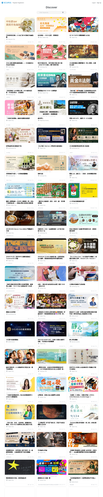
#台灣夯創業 (73, 318)
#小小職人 (8, 42)
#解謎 (7, 69)
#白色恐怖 (8, 208)
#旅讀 (71, 457)
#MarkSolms (73, 235)
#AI (70, 125)
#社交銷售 (72, 97)
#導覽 (39, 42)
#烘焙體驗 (72, 263)
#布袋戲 (40, 401)
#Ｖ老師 (8, 125)
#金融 (39, 235)
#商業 (39, 97)
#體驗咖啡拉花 (9, 235)
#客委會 (40, 69)
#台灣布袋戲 (73, 69)
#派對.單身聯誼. (42, 318)
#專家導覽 (40, 208)
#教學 (71, 152)
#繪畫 (39, 291)
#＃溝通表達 (9, 263)
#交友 (39, 429)
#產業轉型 (40, 263)
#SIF (71, 42)
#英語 (7, 429)
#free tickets (73, 401)
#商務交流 (8, 457)
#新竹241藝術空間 (74, 208)
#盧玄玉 (72, 180)
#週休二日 (8, 401)
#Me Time (8, 180)
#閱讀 (39, 374)
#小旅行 (40, 180)
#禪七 (39, 125)
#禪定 (71, 346)
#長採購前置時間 (10, 291)
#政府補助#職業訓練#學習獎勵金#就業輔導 (48, 484)
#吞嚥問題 (72, 291)
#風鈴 (71, 374)
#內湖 (39, 457)
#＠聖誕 (8, 152)
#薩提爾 (72, 484)
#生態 (71, 429)
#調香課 (8, 97)
